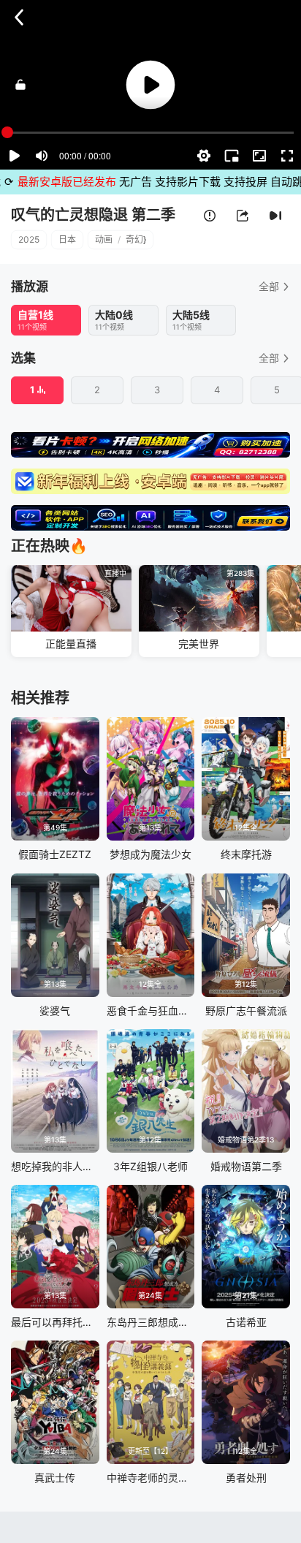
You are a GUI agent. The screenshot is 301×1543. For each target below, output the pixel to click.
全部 (269, 286)
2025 (28, 239)
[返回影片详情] (19, 17)
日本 (67, 239)
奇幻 (134, 239)
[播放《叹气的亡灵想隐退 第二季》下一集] (275, 216)
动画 (104, 239)
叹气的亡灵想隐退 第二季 (93, 215)
